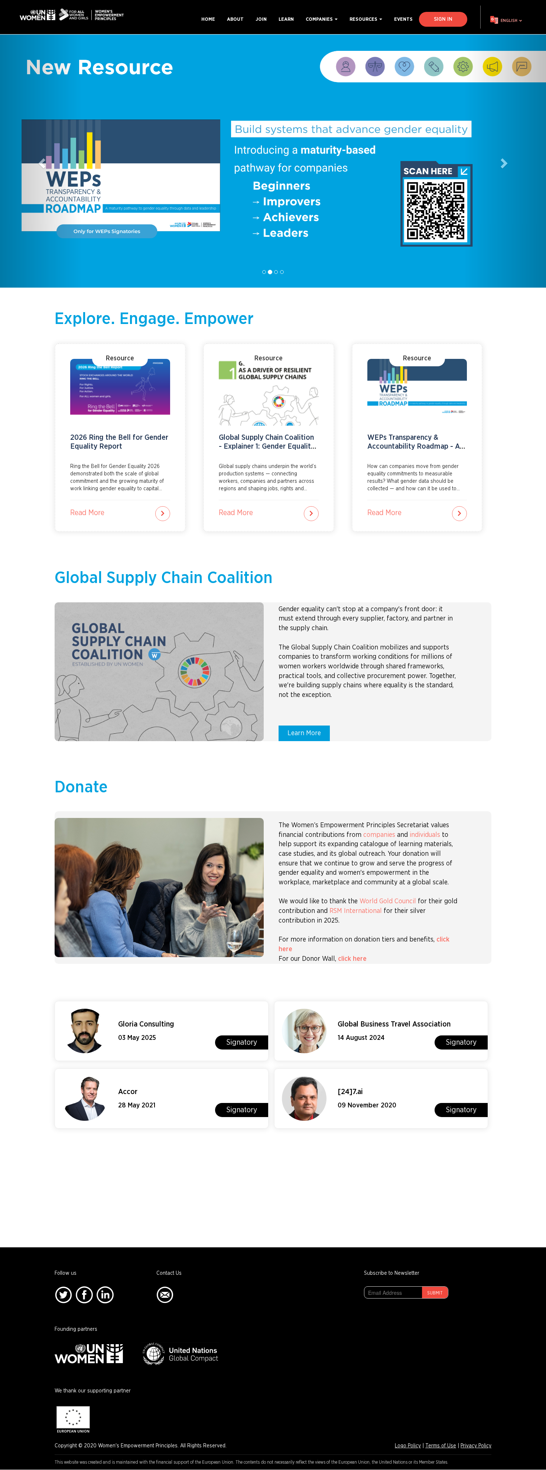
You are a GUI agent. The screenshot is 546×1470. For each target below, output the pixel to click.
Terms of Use (440, 1445)
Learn (286, 19)
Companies (320, 19)
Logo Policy (408, 1445)
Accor (127, 1092)
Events (403, 19)
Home (208, 19)
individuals (425, 835)
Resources (364, 19)
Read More (87, 513)
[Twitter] (63, 1294)
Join (261, 19)
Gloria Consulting (146, 1024)
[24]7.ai (350, 1092)
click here (353, 959)
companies (379, 835)
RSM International (355, 911)
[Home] (74, 15)
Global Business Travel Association (394, 1024)
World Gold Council (388, 901)
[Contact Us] (164, 1294)
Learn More (304, 733)
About (235, 19)
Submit (435, 1293)
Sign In (443, 19)
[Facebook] (84, 1294)
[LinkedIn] (105, 1294)
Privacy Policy (476, 1445)
